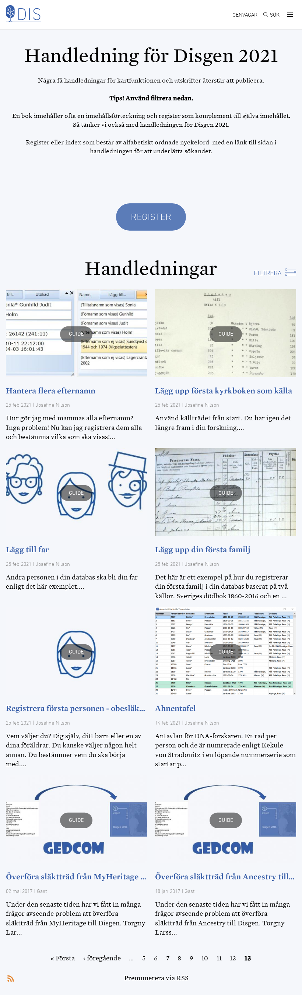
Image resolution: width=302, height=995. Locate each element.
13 (248, 958)
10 (204, 958)
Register (151, 217)
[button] (288, 14)
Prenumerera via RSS (156, 978)
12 (233, 958)
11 (219, 958)
